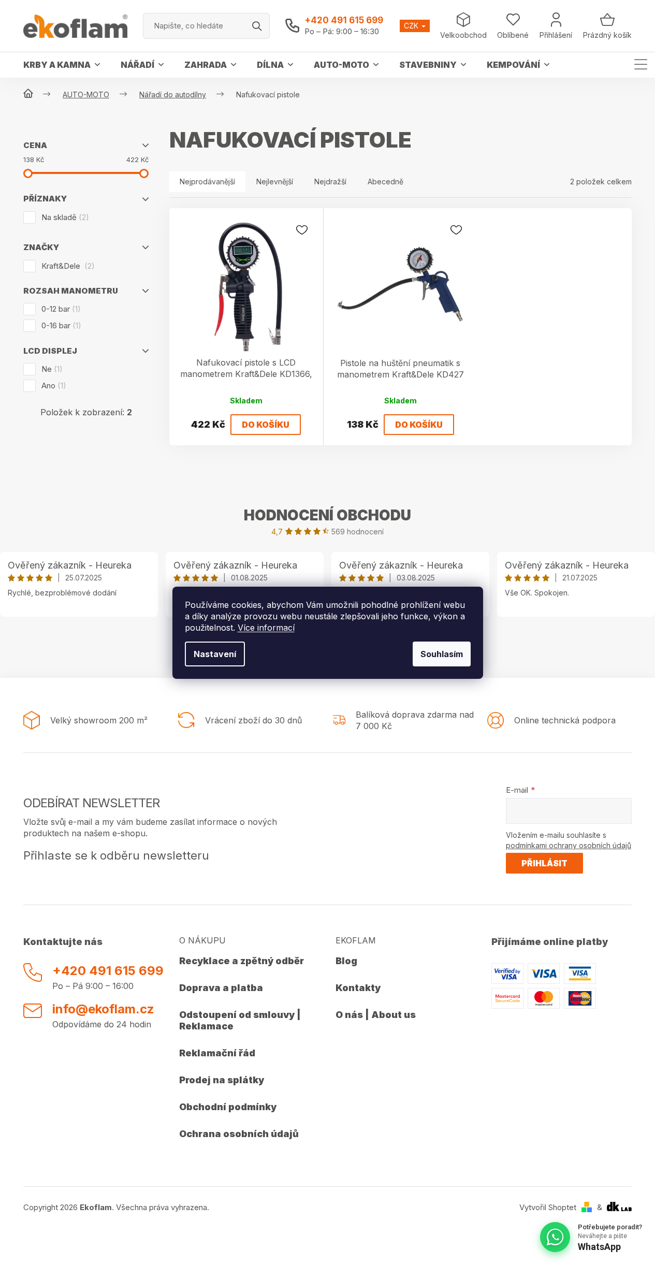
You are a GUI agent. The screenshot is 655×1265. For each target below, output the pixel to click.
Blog (346, 960)
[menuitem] (61, 65)
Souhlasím (441, 654)
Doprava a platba (221, 987)
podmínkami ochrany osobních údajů (568, 845)
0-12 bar (59, 309)
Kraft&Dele (66, 266)
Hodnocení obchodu (327, 515)
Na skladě (63, 217)
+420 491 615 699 (343, 20)
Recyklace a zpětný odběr (241, 960)
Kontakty (358, 987)
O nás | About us (376, 1014)
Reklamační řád (217, 1053)
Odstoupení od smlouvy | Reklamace (240, 1020)
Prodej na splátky (221, 1079)
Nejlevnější (274, 181)
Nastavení (215, 654)
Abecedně (385, 181)
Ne (50, 369)
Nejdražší (330, 181)
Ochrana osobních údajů (239, 1133)
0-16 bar (59, 325)
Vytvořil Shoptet (547, 1207)
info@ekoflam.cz (103, 1008)
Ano (52, 385)
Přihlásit (544, 863)
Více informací (266, 627)
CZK (412, 25)
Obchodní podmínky (227, 1106)
